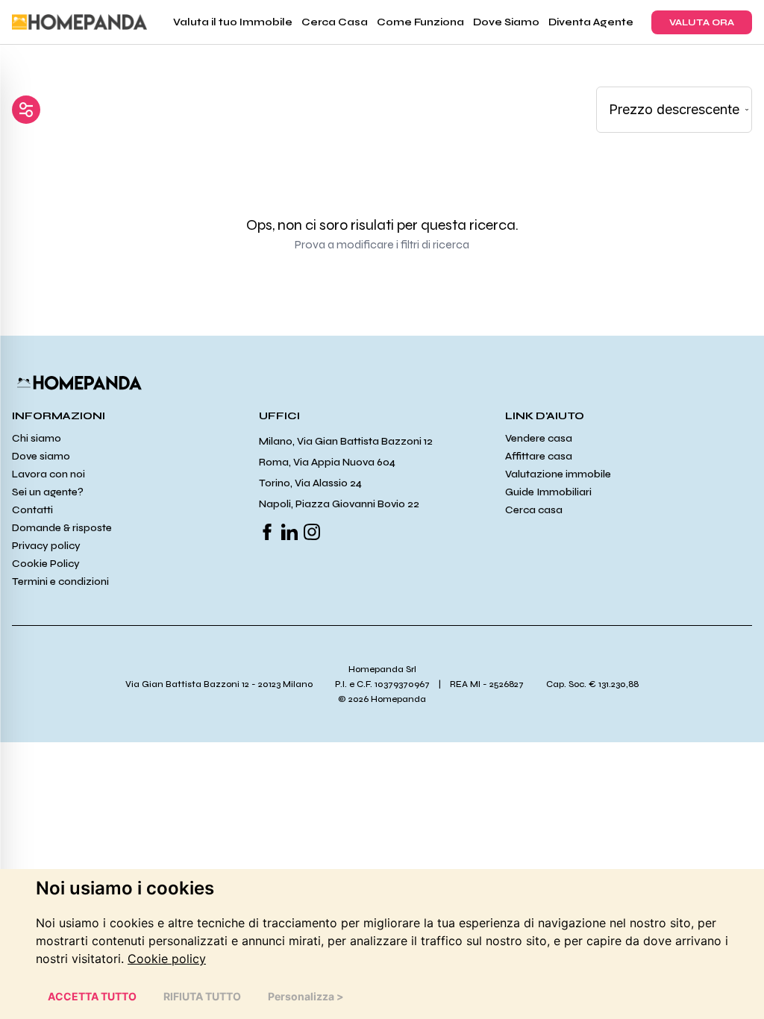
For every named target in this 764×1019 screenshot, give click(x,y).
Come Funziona (420, 22)
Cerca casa (534, 510)
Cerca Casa (334, 22)
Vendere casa (538, 438)
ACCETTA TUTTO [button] (92, 996)
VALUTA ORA (701, 22)
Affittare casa (538, 456)
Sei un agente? (48, 492)
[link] (167, 958)
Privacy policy (46, 545)
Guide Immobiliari (548, 492)
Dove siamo (41, 456)
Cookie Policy (46, 563)
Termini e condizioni (60, 581)
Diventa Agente (590, 22)
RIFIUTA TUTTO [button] (202, 996)
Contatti (32, 510)
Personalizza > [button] (306, 996)
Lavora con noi (48, 474)
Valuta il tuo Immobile (232, 22)
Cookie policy (167, 958)
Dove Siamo (506, 22)
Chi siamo (36, 438)
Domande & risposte (62, 527)
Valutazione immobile (558, 474)
